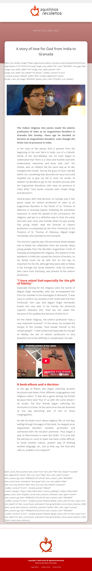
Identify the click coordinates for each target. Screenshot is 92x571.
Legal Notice (35, 567)
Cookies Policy (45, 567)
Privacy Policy (57, 567)
